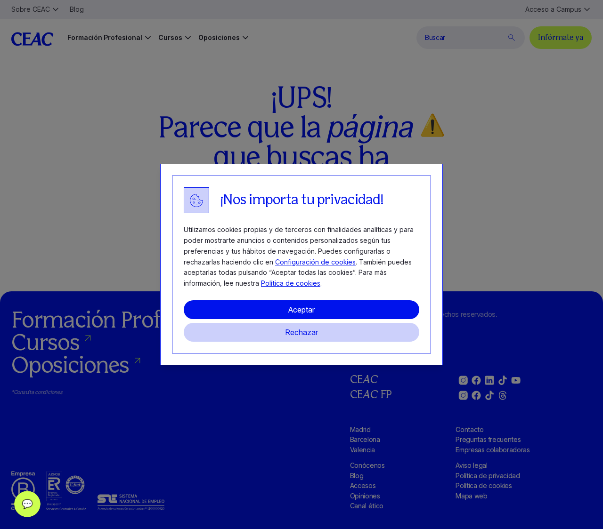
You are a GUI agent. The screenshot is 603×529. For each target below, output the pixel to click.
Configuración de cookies (315, 262)
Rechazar (301, 332)
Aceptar (301, 309)
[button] (27, 504)
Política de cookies (290, 283)
